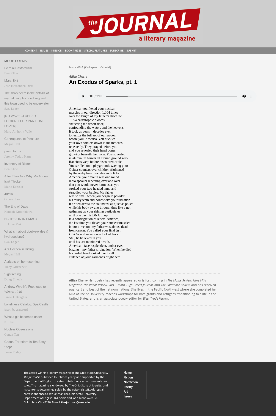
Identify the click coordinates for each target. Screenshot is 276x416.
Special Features (95, 50)
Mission (56, 50)
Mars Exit (11, 80)
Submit (131, 50)
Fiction (128, 377)
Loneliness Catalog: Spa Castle (26, 304)
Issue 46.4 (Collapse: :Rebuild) (90, 67)
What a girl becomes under (23, 317)
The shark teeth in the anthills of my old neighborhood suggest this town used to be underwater (26, 98)
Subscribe (117, 50)
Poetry (128, 387)
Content (31, 50)
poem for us (12, 151)
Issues (44, 50)
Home (128, 373)
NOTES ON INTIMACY (21, 219)
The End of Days (16, 206)
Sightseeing (12, 274)
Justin (8, 194)
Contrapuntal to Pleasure (21, 139)
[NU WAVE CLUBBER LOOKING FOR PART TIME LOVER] (24, 121)
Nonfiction (131, 382)
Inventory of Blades (17, 164)
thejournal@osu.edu (75, 402)
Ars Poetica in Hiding (19, 249)
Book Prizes (73, 50)
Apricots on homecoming (21, 261)
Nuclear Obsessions (18, 329)
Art (126, 392)
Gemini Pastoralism (18, 68)
